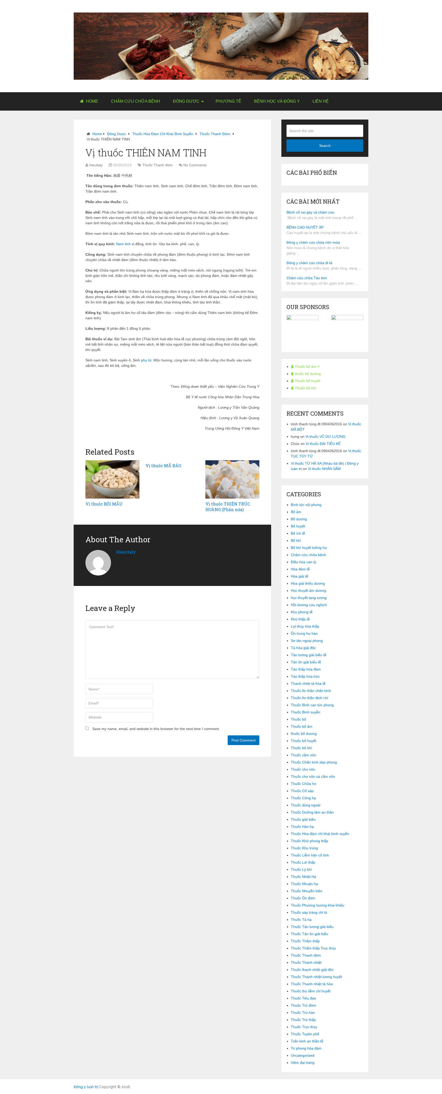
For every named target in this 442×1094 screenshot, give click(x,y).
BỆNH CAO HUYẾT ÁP (305, 227)
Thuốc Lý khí (301, 869)
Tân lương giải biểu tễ (308, 655)
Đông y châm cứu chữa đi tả (309, 263)
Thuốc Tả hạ (301, 919)
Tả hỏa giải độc (303, 648)
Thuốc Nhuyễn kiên (306, 891)
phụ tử (146, 360)
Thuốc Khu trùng (304, 848)
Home (91, 101)
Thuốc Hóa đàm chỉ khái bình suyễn (162, 134)
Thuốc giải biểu (303, 819)
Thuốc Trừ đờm (303, 1005)
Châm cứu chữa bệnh (135, 101)
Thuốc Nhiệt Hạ (303, 877)
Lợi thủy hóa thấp (305, 626)
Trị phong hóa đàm (306, 1048)
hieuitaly (96, 165)
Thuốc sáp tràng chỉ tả (309, 912)
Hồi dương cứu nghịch (309, 605)
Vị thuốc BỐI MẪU (104, 504)
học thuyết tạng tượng (309, 598)
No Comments (195, 165)
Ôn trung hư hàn (304, 633)
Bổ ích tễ (298, 533)
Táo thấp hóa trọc (305, 676)
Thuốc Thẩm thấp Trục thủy (313, 948)
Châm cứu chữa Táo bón (306, 278)
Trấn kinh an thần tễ (307, 1041)
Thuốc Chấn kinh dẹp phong (314, 762)
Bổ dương (299, 519)
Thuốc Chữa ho (303, 784)
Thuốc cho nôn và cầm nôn (313, 776)
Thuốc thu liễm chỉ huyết (310, 991)
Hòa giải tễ (299, 576)
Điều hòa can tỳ (303, 562)
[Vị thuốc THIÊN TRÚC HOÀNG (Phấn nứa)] (232, 479)
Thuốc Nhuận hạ (304, 884)
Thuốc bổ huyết (307, 381)
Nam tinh (123, 244)
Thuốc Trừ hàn (303, 1012)
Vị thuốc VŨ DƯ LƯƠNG (325, 436)
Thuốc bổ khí (305, 388)
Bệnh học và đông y (277, 101)
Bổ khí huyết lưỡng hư (309, 548)
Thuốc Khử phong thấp (309, 841)
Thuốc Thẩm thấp (305, 941)
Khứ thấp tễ (300, 619)
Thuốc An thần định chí (309, 698)
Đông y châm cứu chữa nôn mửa (313, 242)
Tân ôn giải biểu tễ (306, 662)
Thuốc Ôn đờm (303, 898)
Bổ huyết (298, 526)
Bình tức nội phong (306, 505)
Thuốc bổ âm (305, 366)
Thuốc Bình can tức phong (312, 705)
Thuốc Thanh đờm (215, 134)
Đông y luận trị (86, 1087)
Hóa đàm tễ (300, 569)
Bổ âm (296, 512)
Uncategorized (302, 1055)
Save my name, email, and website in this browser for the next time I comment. (156, 729)
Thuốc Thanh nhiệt (306, 962)
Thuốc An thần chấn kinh (311, 691)
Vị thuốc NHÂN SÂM (324, 469)
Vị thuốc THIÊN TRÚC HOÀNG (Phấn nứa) (227, 506)
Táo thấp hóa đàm (306, 669)
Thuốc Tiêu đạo (303, 998)
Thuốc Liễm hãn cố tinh (310, 855)
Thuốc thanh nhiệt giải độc (312, 970)
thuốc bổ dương (307, 374)
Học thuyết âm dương (308, 591)
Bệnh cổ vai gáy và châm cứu (310, 212)
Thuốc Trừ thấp (303, 1020)
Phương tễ (228, 101)
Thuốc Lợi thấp (303, 862)
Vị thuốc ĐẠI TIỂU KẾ (323, 444)
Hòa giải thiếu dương (308, 583)
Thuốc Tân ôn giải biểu (309, 934)
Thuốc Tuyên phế (305, 1034)
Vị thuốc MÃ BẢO (163, 465)
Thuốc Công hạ (303, 798)
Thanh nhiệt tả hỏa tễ (308, 683)
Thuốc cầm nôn (303, 755)
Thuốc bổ (298, 719)
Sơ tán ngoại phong (307, 641)
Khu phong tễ (302, 612)
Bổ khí (296, 540)
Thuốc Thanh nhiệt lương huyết (316, 977)
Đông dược (186, 101)
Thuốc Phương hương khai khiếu (317, 905)
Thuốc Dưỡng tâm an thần (312, 812)
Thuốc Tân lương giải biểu (312, 927)
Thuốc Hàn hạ (302, 827)
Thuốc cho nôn (303, 769)
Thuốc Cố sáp (302, 791)
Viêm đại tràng (302, 1063)
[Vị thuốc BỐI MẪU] (112, 479)
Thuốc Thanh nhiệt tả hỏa (312, 984)
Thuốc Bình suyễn (305, 712)
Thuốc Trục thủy (304, 1027)
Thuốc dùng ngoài (305, 805)
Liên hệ (321, 101)
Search (325, 146)
